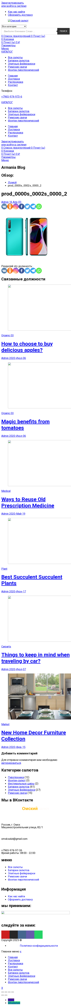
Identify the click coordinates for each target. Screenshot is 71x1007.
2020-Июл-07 (17, 669)
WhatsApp (14, 1002)
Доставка (14, 78)
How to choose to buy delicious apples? (27, 347)
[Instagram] (16, 206)
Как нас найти (16, 896)
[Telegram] (33, 206)
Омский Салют (31, 940)
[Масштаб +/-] (12, 992)
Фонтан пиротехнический (23, 70)
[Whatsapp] (39, 206)
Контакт (13, 85)
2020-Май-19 (17, 513)
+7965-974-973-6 (11, 96)
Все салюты (15, 57)
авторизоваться (11, 763)
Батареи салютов (18, 60)
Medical (6, 491)
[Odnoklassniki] (10, 206)
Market (5, 724)
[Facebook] (21, 206)
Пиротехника (16, 777)
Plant (4, 568)
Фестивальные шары (21, 783)
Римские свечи (17, 66)
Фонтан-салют (17, 780)
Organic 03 (7, 335)
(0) (19, 202)
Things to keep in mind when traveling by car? (35, 658)
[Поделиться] (6, 992)
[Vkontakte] (4, 206)
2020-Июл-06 (17, 358)
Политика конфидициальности (39, 945)
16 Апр (13, 202)
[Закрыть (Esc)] (2, 992)
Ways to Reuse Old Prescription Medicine (27, 502)
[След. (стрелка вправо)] (6, 995)
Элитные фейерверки (21, 63)
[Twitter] (27, 206)
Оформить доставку (20, 899)
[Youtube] (5, 935)
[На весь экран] (9, 992)
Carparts (6, 646)
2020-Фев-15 (17, 747)
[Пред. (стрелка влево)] (2, 995)
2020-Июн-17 (17, 591)
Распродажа (15, 82)
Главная (13, 75)
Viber (11, 999)
